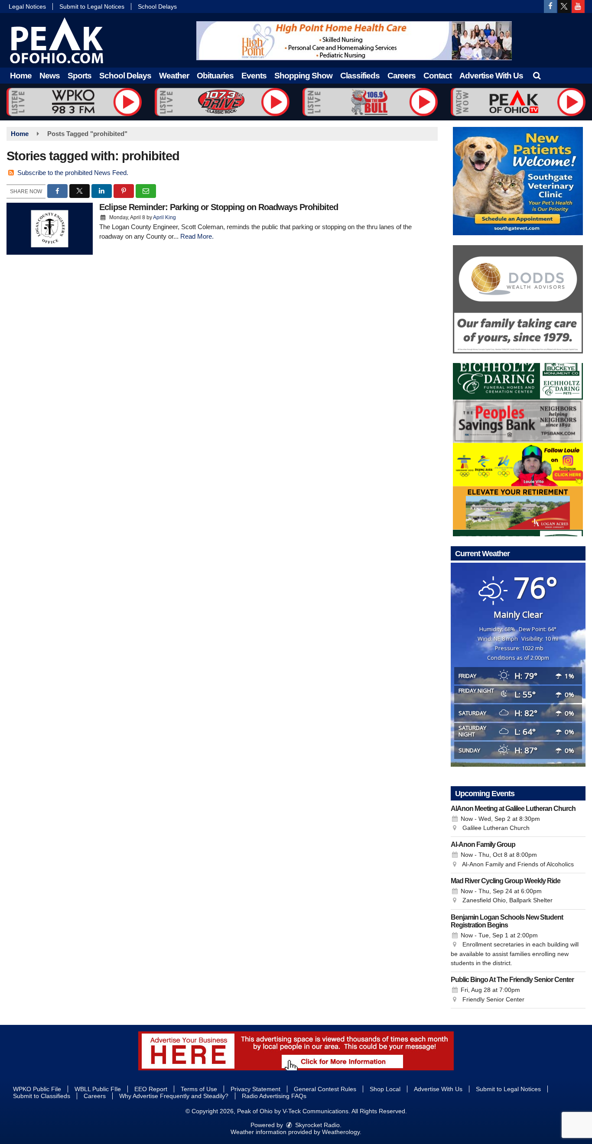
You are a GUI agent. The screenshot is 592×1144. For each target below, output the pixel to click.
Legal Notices (27, 6)
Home (21, 75)
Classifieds (360, 75)
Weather (174, 75)
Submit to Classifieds (41, 1095)
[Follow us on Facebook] (550, 6)
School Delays (157, 6)
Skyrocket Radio (316, 1124)
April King (164, 217)
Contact (437, 75)
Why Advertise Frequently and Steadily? (173, 1095)
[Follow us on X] (564, 6)
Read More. (197, 236)
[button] (537, 75)
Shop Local (385, 1089)
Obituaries (215, 75)
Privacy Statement (255, 1089)
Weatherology (341, 1131)
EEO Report (150, 1089)
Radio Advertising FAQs (274, 1095)
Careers (401, 75)
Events (254, 75)
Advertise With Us (491, 75)
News (49, 75)
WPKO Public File (37, 1089)
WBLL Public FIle (98, 1089)
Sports (79, 75)
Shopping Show (303, 75)
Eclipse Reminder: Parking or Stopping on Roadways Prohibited (218, 207)
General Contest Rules (325, 1089)
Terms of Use (199, 1089)
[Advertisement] (354, 40)
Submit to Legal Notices (91, 6)
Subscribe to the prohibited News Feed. (72, 172)
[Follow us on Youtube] (578, 6)
